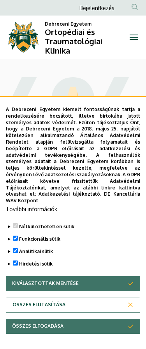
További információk (31, 209)
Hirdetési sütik (36, 264)
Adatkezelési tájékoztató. (70, 194)
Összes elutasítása (38, 304)
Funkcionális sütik (39, 239)
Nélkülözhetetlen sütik (46, 226)
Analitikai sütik (36, 251)
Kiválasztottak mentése (45, 283)
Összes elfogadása (37, 326)
